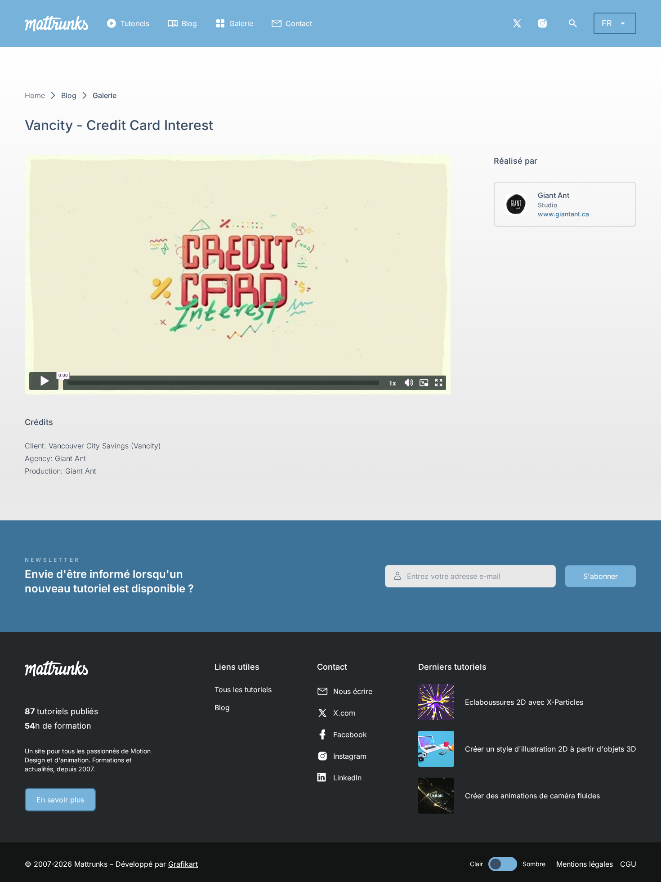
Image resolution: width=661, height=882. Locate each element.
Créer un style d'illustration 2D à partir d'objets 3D (550, 748)
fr (607, 23)
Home (35, 95)
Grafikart (183, 864)
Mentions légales (584, 864)
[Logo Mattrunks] (56, 23)
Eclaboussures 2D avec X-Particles (524, 702)
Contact (299, 23)
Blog (189, 23)
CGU (628, 864)
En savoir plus (60, 799)
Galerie (241, 23)
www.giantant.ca (563, 214)
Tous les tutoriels (243, 689)
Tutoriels (135, 23)
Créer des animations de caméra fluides (532, 795)
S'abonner (600, 576)
